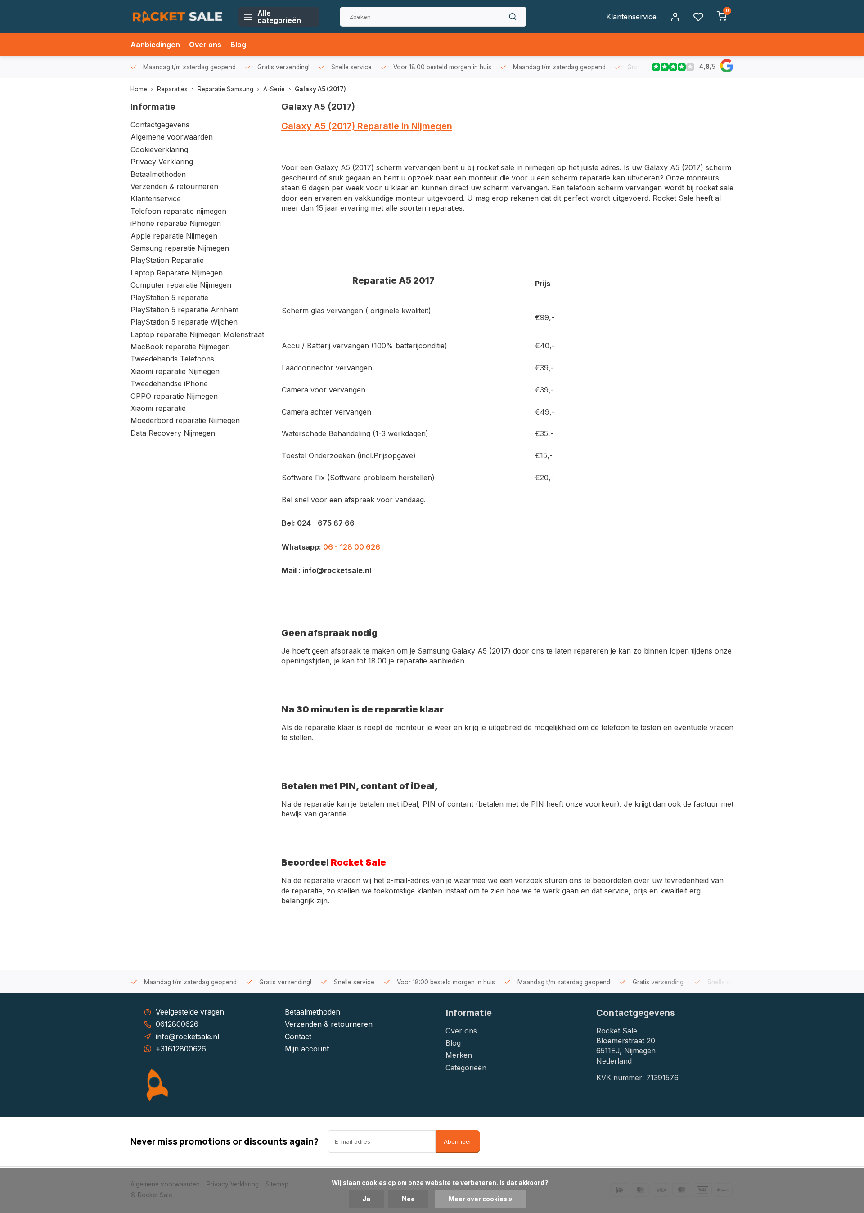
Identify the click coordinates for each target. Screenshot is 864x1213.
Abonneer (458, 1141)
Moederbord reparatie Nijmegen (185, 420)
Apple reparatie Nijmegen (173, 235)
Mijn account (307, 1048)
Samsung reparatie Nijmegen (179, 248)
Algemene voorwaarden (171, 136)
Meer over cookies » (481, 1199)
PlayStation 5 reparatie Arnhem (184, 309)
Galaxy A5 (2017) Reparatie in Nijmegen (366, 126)
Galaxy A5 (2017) (320, 89)
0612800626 (177, 1023)
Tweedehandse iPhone (169, 383)
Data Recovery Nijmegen (172, 432)
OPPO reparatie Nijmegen (174, 396)
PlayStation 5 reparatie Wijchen (184, 321)
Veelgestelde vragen (190, 1011)
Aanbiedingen (155, 44)
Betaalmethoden (158, 174)
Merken (459, 1055)
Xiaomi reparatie (158, 408)
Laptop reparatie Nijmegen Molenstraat (197, 334)
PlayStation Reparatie (167, 260)
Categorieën (466, 1067)
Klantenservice (631, 16)
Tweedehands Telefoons (172, 358)
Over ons (205, 44)
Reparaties (172, 89)
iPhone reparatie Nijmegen (175, 223)
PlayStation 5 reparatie (169, 297)
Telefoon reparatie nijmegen (178, 211)
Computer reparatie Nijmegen (180, 284)
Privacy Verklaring (161, 161)
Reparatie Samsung (225, 89)
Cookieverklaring (159, 149)
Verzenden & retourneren (174, 186)
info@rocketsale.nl (187, 1036)
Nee (408, 1199)
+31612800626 (181, 1048)
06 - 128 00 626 (351, 546)
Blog (238, 44)
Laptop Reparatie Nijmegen (176, 272)
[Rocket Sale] (177, 16)
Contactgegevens (159, 124)
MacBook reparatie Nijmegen (180, 346)
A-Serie (274, 89)
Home (138, 89)
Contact (298, 1036)
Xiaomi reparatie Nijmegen (175, 371)
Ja (366, 1199)
